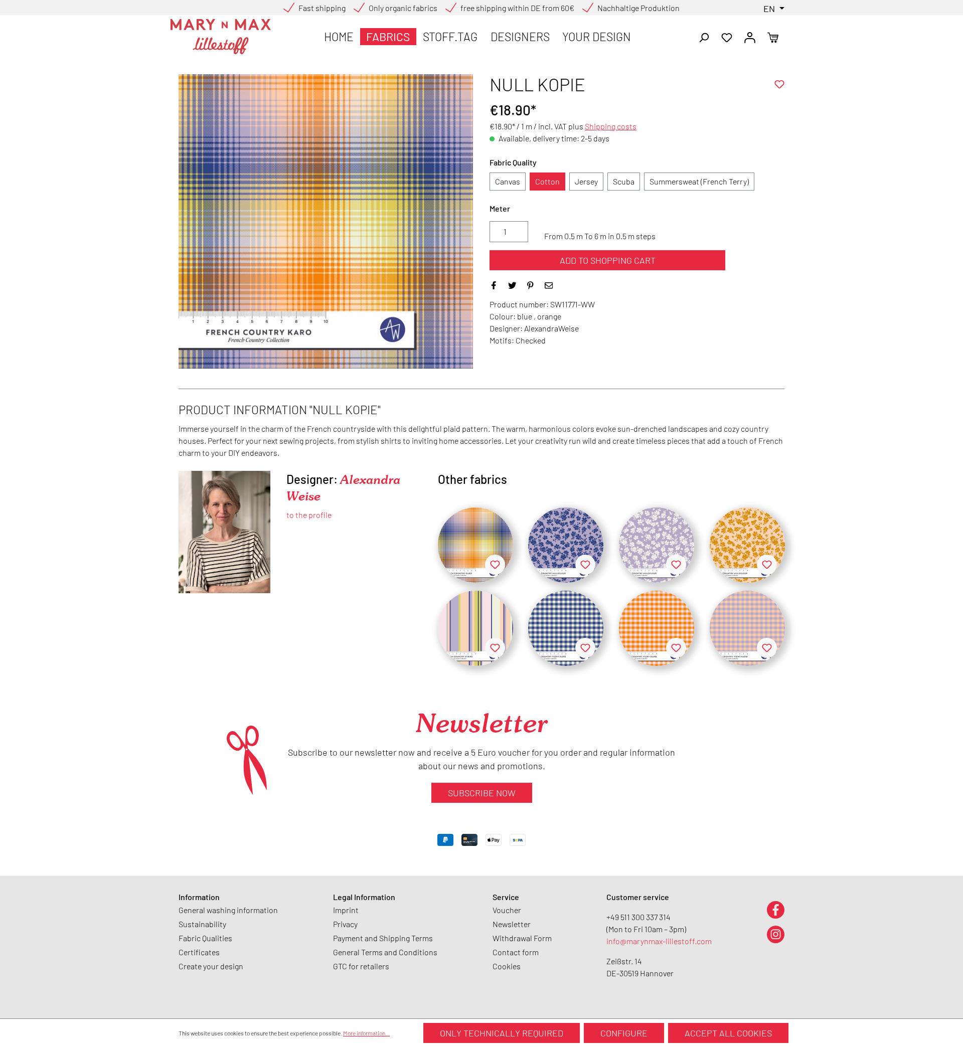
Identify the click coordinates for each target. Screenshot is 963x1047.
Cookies (507, 966)
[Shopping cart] (772, 36)
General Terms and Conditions (385, 952)
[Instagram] (775, 934)
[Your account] (749, 36)
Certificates (199, 952)
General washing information (228, 910)
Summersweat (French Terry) (699, 181)
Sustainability (202, 924)
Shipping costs (610, 126)
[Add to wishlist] (779, 84)
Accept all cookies (728, 1032)
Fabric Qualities (205, 938)
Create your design (211, 966)
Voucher (507, 910)
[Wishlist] (726, 36)
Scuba (623, 181)
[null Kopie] (475, 545)
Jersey (586, 181)
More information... (366, 1032)
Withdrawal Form (522, 938)
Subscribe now (482, 792)
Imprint (346, 910)
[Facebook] (775, 909)
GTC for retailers (361, 966)
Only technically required (501, 1032)
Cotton (547, 181)
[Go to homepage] (221, 36)
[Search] (703, 36)
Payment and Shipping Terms (383, 938)
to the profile (309, 514)
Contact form (516, 952)
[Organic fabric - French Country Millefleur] (656, 545)
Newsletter (512, 924)
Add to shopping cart (608, 260)
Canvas (507, 181)
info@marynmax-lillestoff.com (659, 941)
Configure (624, 1032)
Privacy (345, 924)
